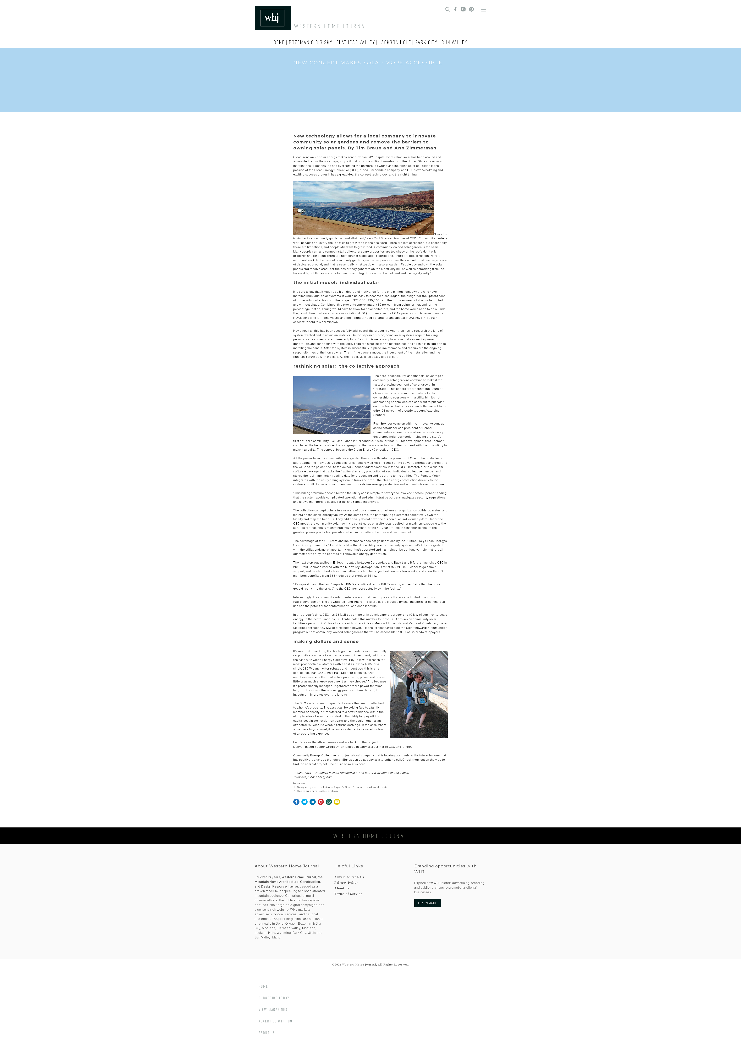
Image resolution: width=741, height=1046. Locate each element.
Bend (279, 42)
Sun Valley (455, 42)
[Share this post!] (296, 804)
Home (263, 986)
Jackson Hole (395, 42)
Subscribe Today (274, 997)
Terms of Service (348, 894)
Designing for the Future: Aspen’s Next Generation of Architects (342, 787)
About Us (341, 888)
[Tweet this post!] (304, 804)
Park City (426, 42)
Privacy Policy (346, 883)
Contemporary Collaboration (317, 791)
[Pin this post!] (321, 804)
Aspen (301, 783)
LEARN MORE (427, 902)
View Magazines (273, 1009)
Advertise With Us (349, 877)
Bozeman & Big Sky (311, 42)
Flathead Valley (356, 42)
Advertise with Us (275, 1020)
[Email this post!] (337, 804)
